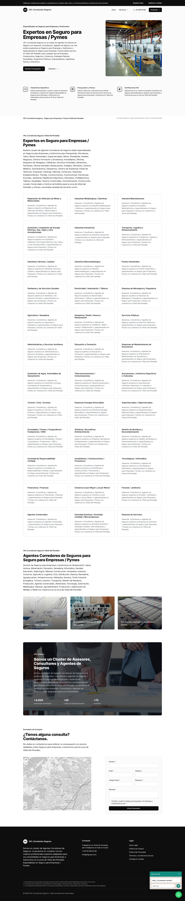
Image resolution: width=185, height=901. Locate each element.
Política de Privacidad (133, 801)
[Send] (178, 886)
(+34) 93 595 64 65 (89, 851)
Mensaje (112, 789)
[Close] (179, 874)
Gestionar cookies (155, 3)
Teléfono (138, 771)
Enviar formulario (133, 808)
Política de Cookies (136, 849)
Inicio (114, 10)
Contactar (154, 10)
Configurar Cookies (136, 859)
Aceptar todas (138, 3)
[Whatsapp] (178, 894)
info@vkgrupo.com (89, 855)
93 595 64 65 (141, 10)
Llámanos (52, 69)
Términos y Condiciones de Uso (141, 856)
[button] (57, 783)
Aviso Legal (133, 845)
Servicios (122, 10)
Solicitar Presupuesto (33, 69)
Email (111, 771)
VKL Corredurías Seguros (39, 10)
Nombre (112, 762)
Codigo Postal (114, 780)
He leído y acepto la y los (132, 802)
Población (139, 780)
